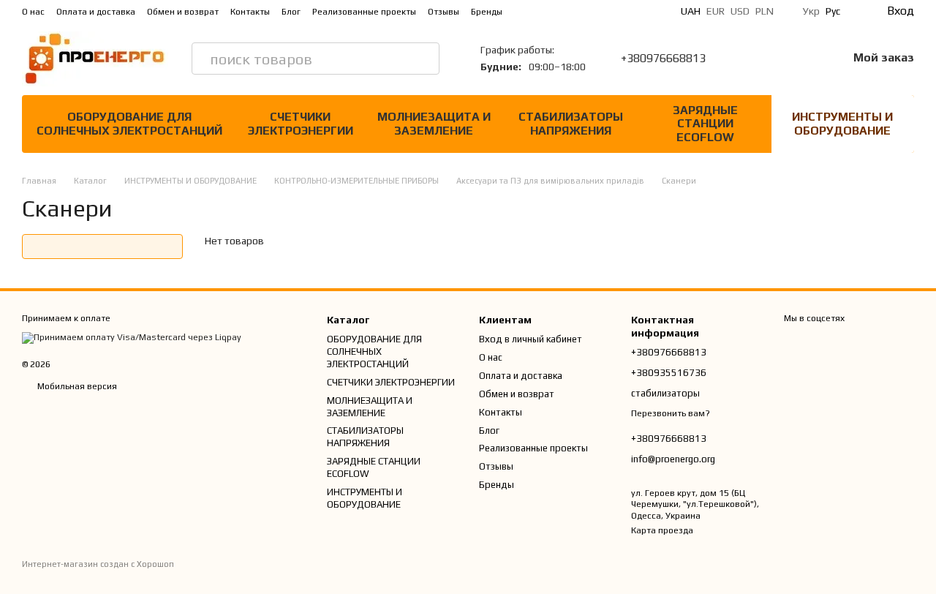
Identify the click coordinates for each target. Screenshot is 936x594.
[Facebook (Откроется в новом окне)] (572, 11)
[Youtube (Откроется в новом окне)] (590, 11)
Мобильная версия (76, 386)
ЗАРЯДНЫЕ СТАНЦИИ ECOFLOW (705, 123)
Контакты (250, 12)
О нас (33, 12)
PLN (764, 11)
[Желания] (797, 58)
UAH (691, 11)
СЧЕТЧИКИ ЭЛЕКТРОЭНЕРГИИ (300, 123)
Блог (291, 12)
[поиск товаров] (423, 58)
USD (740, 11)
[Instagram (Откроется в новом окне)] (537, 11)
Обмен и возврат (183, 12)
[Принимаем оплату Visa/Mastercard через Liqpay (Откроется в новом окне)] (131, 337)
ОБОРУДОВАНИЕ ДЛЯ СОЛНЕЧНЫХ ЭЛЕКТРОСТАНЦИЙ (129, 123)
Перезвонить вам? (670, 413)
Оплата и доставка (95, 12)
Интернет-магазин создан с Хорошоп (98, 564)
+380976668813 (663, 58)
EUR (715, 11)
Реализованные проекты (364, 12)
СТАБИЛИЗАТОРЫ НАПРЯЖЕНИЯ (570, 123)
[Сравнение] (759, 58)
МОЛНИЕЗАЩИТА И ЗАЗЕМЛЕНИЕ (434, 123)
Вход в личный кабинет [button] (530, 339)
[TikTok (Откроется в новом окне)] (555, 11)
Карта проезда (662, 530)
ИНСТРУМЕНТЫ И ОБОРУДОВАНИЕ (842, 123)
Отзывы (443, 12)
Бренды (486, 12)
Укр (811, 11)
